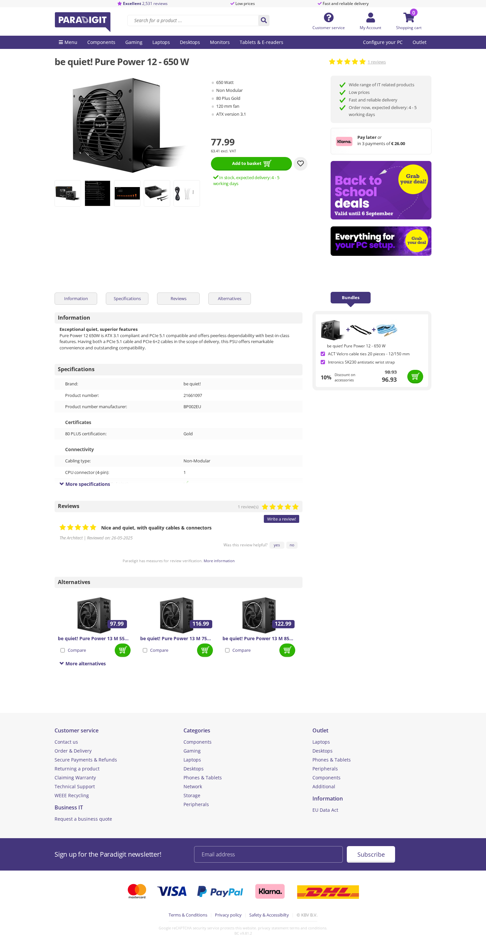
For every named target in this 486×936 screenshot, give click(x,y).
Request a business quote (83, 819)
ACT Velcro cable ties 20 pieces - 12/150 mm (369, 354)
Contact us (66, 742)
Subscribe (371, 854)
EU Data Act (325, 810)
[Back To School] (381, 190)
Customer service (328, 27)
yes (277, 545)
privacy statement (273, 927)
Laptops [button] (161, 42)
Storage (191, 795)
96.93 (389, 379)
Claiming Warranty (75, 777)
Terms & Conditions (188, 915)
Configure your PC (383, 42)
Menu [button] (70, 42)
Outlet (419, 42)
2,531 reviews (145, 3)
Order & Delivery (73, 751)
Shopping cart (409, 27)
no (292, 545)
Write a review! (281, 519)
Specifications (127, 298)
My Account (370, 27)
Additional (323, 786)
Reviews (178, 298)
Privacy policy (228, 915)
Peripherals (196, 804)
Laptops (192, 760)
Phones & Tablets (202, 777)
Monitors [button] (220, 42)
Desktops (193, 768)
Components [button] (101, 42)
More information (219, 560)
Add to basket (247, 163)
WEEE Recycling (72, 795)
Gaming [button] (133, 42)
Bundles (350, 297)
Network (192, 786)
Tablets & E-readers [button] (261, 42)
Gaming (192, 751)
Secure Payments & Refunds (86, 760)
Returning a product (77, 768)
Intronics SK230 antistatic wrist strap (361, 362)
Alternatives (229, 298)
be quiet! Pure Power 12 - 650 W (356, 346)
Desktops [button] (190, 42)
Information (76, 298)
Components (197, 742)
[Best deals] (381, 241)
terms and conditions (308, 927)
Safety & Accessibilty (269, 915)
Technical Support (75, 786)
